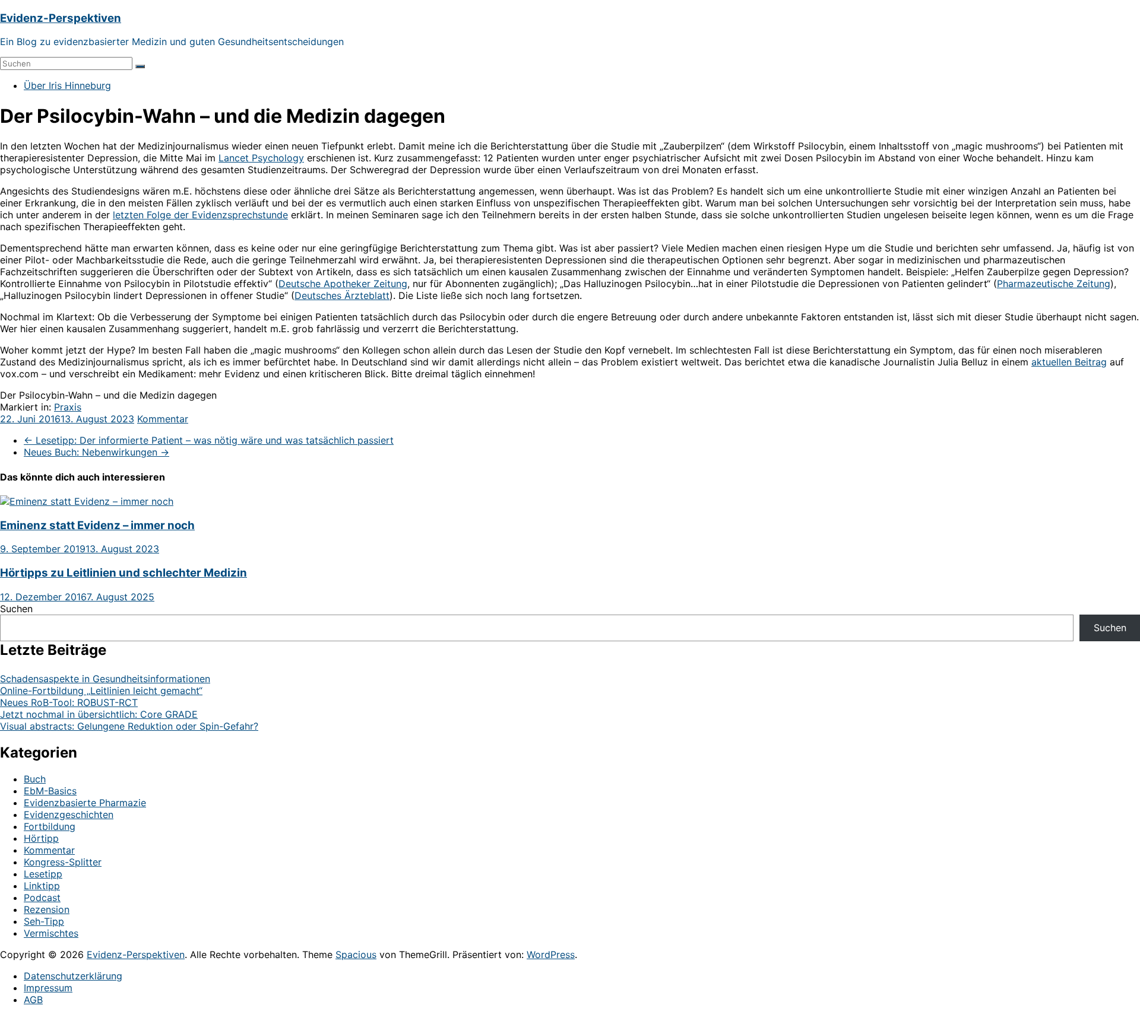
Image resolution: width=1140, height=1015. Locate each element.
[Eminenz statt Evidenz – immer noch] (86, 501)
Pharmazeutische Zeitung (1053, 283)
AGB (33, 1000)
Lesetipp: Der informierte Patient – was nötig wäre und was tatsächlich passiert (209, 440)
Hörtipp (41, 838)
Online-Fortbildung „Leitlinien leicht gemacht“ (101, 690)
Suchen (16, 609)
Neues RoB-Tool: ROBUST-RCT (69, 702)
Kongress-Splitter (63, 862)
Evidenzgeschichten (68, 814)
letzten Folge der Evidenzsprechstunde (200, 215)
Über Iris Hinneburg (67, 85)
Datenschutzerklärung (73, 976)
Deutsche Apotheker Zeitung (342, 283)
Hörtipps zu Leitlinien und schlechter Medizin (123, 573)
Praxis (67, 407)
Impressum (48, 988)
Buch (35, 779)
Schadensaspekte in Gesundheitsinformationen (105, 679)
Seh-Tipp (44, 921)
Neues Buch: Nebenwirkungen (96, 452)
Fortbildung (49, 826)
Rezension (46, 909)
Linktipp (42, 886)
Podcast (42, 897)
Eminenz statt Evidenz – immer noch (97, 525)
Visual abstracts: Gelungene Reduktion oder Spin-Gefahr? (129, 726)
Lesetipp (43, 874)
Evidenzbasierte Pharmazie (85, 803)
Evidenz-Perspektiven (60, 18)
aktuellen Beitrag (1069, 362)
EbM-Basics (50, 791)
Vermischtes (51, 933)
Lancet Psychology (261, 158)
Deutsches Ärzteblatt (342, 295)
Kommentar (162, 419)
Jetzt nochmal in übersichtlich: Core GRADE (99, 714)
